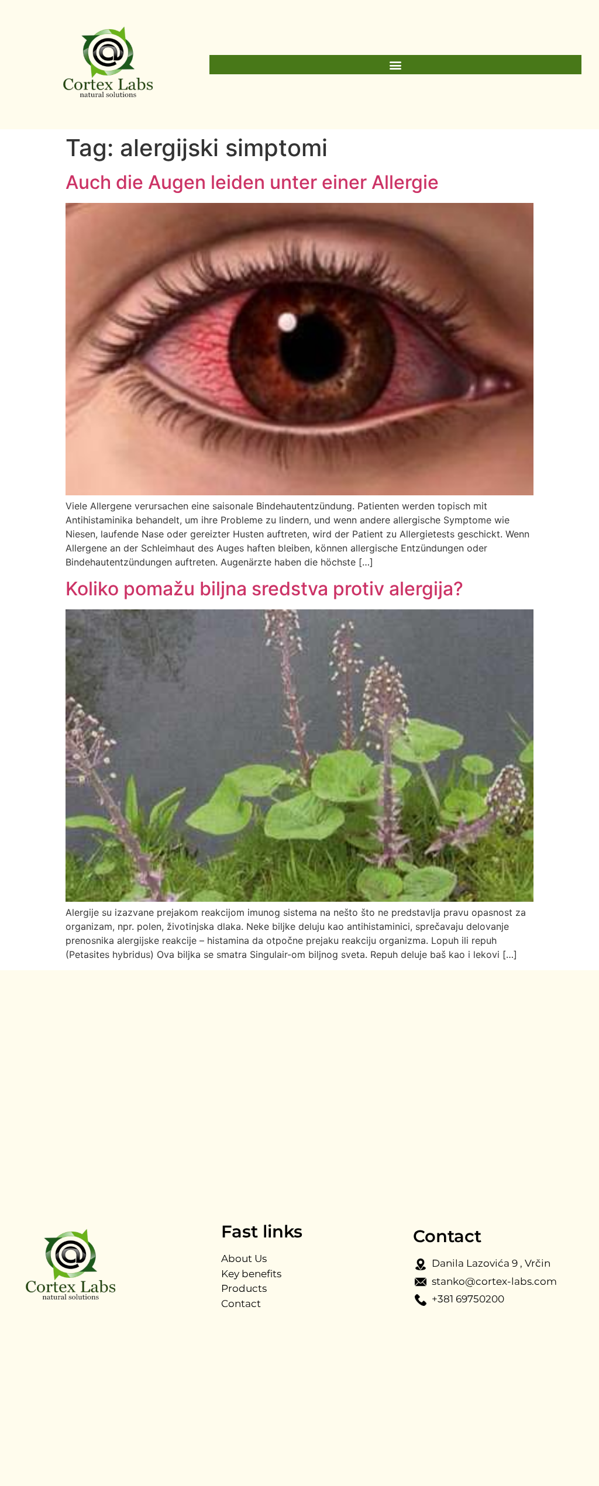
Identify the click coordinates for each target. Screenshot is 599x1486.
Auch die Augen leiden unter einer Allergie (252, 182)
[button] (395, 64)
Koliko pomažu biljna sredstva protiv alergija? (264, 588)
